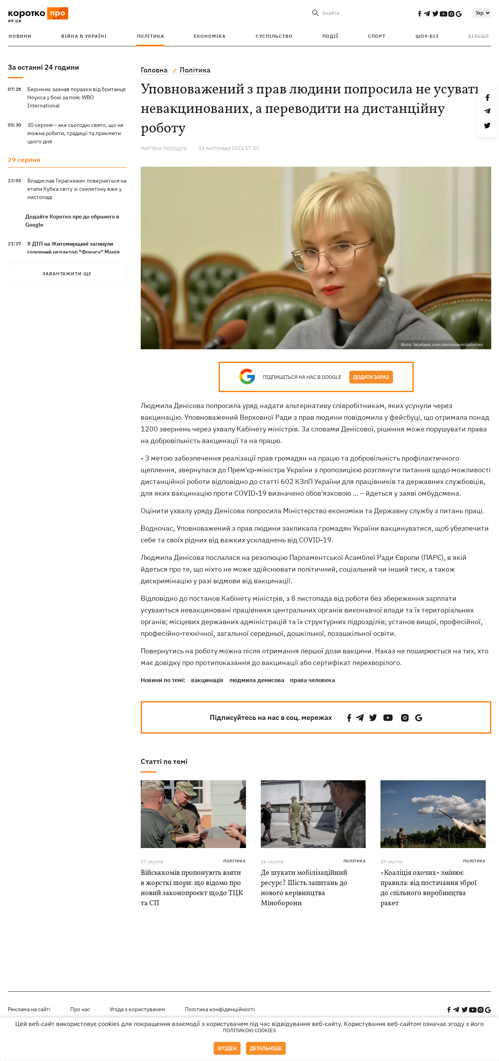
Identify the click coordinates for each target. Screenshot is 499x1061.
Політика (150, 36)
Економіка (210, 36)
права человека (312, 680)
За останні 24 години (43, 67)
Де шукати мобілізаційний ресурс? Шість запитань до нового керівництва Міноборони (304, 888)
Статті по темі (164, 761)
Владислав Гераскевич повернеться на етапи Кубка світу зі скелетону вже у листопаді (76, 189)
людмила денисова (256, 680)
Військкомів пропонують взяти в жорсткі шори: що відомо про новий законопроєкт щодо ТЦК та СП (192, 888)
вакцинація (207, 680)
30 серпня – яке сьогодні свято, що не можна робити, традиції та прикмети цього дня (75, 133)
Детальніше (266, 1048)
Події (330, 36)
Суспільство (274, 36)
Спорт (377, 36)
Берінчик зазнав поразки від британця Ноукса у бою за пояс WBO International (76, 97)
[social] (419, 14)
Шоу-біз (427, 36)
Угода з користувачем (137, 1009)
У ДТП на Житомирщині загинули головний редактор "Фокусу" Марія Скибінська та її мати (73, 252)
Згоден (227, 1048)
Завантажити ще (67, 273)
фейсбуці (404, 417)
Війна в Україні (84, 36)
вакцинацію (161, 417)
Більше (478, 36)
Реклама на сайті (29, 1009)
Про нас (80, 1009)
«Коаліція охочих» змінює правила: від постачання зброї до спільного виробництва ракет (428, 888)
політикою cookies (249, 1030)
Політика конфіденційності (220, 1009)
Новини (20, 36)
